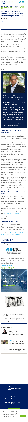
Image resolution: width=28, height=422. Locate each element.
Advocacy (7, 398)
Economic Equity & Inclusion (13, 395)
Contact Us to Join (9, 285)
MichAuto (7, 394)
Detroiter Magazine (9, 311)
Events (19, 398)
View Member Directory (7, 265)
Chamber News (13, 403)
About (19, 402)
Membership (7, 402)
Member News (12, 329)
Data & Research (13, 399)
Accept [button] (23, 415)
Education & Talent (20, 394)
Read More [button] (9, 420)
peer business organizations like (12, 213)
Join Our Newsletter (14, 409)
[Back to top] (24, 394)
